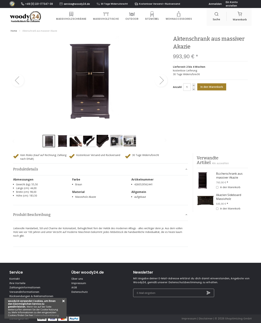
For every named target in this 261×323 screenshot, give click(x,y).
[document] (35, 308)
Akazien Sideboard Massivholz (228, 197)
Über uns (77, 279)
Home (14, 30)
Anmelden (215, 4)
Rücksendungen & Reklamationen (31, 296)
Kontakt (14, 279)
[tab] (100, 169)
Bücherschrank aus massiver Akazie (229, 175)
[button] (18, 80)
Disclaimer (206, 318)
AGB (74, 287)
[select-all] (220, 163)
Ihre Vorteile (17, 283)
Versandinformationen (24, 292)
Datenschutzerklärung (46, 315)
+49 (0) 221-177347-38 (39, 3)
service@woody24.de (77, 3)
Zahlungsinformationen (24, 287)
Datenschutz (79, 292)
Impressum (78, 283)
